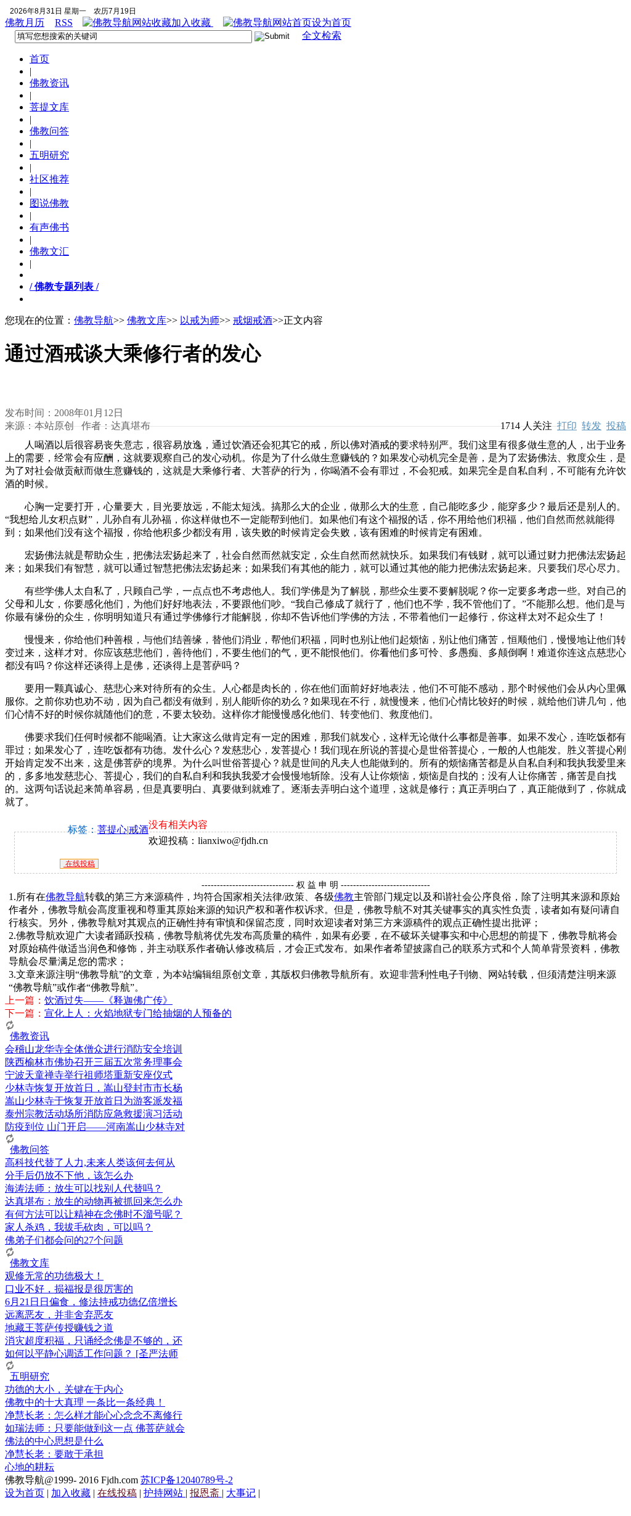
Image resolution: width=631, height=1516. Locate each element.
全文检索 (321, 35)
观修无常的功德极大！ (54, 1276)
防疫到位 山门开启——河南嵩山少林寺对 (95, 1126)
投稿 (616, 425)
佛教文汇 (49, 251)
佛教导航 (93, 320)
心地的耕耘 (29, 1467)
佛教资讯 (49, 83)
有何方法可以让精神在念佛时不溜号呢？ (93, 1214)
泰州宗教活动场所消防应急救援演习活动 (93, 1113)
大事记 (241, 1493)
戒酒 (139, 829)
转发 (591, 425)
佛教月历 (24, 22)
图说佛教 (49, 203)
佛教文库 (146, 320)
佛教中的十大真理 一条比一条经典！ (85, 1402)
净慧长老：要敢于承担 (54, 1454)
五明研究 (49, 155)
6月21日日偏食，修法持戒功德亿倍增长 (91, 1302)
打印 (567, 425)
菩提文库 (49, 107)
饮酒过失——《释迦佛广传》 (108, 1000)
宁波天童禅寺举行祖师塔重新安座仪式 (89, 1075)
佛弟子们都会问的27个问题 (64, 1240)
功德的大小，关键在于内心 (64, 1389)
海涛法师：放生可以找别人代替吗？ (84, 1188)
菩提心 (112, 829)
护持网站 (164, 1493)
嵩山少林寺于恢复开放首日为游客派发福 (93, 1101)
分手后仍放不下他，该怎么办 (69, 1175)
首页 (39, 59)
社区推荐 (49, 179)
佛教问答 (49, 131)
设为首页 (331, 22)
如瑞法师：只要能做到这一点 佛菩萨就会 (95, 1428)
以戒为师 (199, 320)
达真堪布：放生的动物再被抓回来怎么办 (93, 1201)
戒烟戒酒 (252, 320)
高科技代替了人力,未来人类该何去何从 (90, 1162)
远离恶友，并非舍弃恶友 (59, 1314)
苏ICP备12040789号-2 (186, 1480)
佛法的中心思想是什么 (54, 1441)
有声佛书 (49, 227)
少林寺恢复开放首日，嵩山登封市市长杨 (93, 1088)
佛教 (344, 896)
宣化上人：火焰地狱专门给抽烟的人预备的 (138, 1013)
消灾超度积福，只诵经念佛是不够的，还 (93, 1340)
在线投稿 (79, 863)
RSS (64, 22)
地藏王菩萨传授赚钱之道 (59, 1327)
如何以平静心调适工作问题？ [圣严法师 (91, 1353)
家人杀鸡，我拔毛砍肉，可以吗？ (79, 1227)
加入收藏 (192, 22)
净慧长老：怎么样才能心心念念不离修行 (93, 1415)
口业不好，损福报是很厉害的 (69, 1289)
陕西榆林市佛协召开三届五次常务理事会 (93, 1062)
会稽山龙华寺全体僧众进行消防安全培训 (93, 1049)
